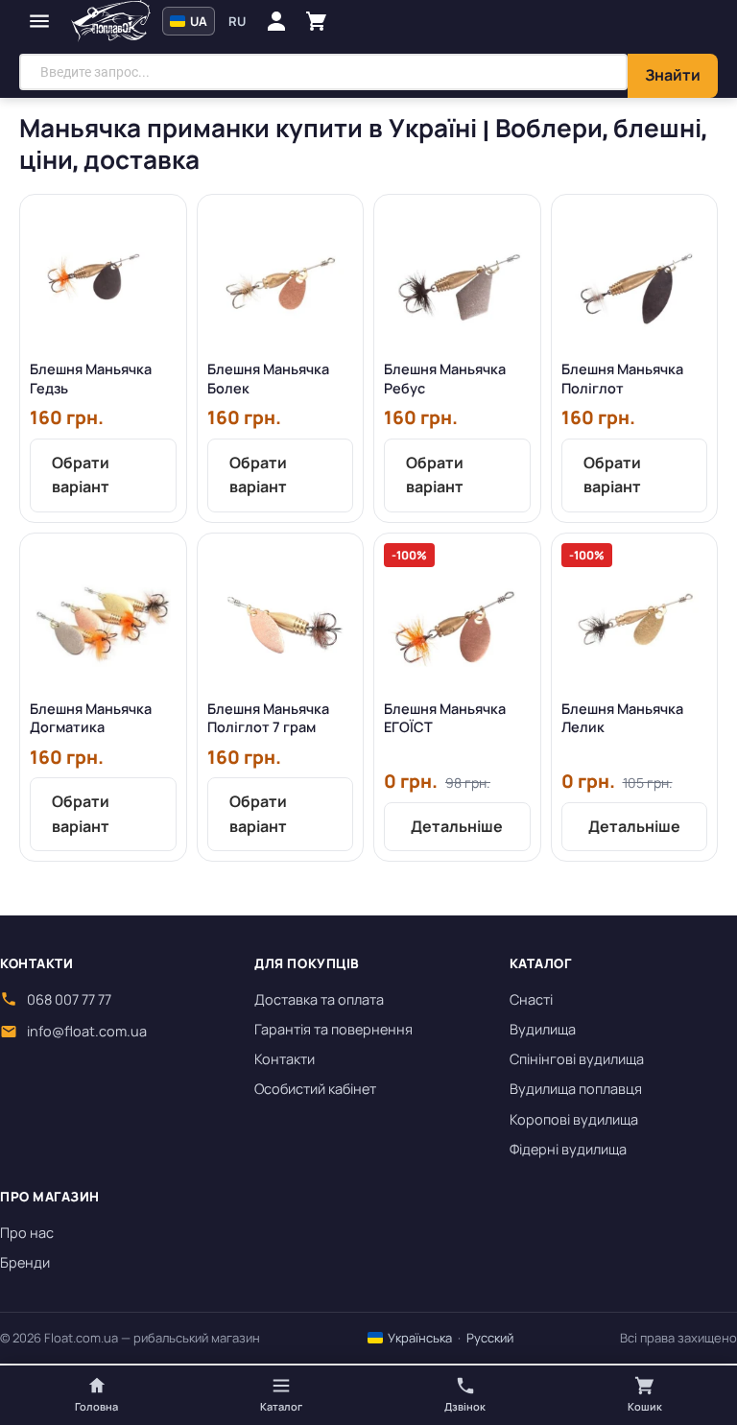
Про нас (27, 1232)
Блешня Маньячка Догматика (91, 718)
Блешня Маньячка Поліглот (622, 378)
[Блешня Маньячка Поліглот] (635, 278)
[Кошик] (316, 21)
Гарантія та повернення (333, 1029)
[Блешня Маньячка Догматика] (103, 617)
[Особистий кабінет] (276, 21)
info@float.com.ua (87, 1031)
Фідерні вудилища (568, 1149)
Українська (418, 1337)
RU (237, 21)
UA (197, 21)
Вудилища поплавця (576, 1089)
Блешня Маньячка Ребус (445, 378)
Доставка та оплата (319, 999)
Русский (489, 1337)
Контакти (284, 1059)
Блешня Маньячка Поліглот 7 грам (268, 718)
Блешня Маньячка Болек (268, 378)
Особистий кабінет (315, 1089)
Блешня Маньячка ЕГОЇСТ (445, 718)
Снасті (531, 999)
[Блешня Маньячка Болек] (281, 278)
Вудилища (543, 1029)
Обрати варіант (80, 475)
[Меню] (39, 21)
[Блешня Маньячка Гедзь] (103, 278)
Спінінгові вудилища (577, 1059)
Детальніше (457, 826)
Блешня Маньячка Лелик (622, 718)
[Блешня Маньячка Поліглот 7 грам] (281, 617)
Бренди (25, 1262)
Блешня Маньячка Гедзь (91, 378)
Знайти (673, 74)
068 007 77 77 (69, 999)
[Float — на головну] (111, 21)
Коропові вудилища (574, 1119)
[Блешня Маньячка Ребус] (457, 278)
